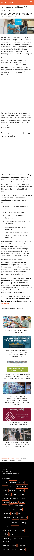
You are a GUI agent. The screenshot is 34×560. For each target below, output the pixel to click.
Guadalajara (14, 502)
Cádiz (14, 494)
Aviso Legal (5, 469)
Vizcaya (14, 549)
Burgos (5, 490)
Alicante (13, 482)
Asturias (5, 487)
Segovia (21, 530)
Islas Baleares (19, 506)
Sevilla (5, 534)
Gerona (23, 498)
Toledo (13, 545)
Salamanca (14, 527)
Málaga (24, 518)
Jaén (4, 509)
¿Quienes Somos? (7, 467)
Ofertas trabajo (18, 522)
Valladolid (6, 549)
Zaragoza (22, 549)
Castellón (21, 490)
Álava (4, 552)
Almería (21, 482)
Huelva (4, 506)
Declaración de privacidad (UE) (11, 474)
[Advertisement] (17, 94)
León (14, 513)
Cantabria (12, 490)
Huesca (11, 505)
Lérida (19, 513)
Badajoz (12, 487)
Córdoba (21, 494)
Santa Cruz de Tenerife (10, 530)
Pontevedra (6, 527)
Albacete (5, 482)
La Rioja (20, 509)
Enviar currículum (10, 498)
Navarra (5, 523)
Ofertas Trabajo (7, 2)
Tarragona (6, 545)
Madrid (6, 517)
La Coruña (11, 509)
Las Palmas (6, 513)
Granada (6, 502)
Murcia (15, 518)
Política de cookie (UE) (8, 471)
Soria (11, 534)
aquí (9, 283)
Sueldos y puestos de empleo (12, 539)
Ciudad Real (6, 494)
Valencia (22, 545)
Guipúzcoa (21, 502)
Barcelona (22, 486)
